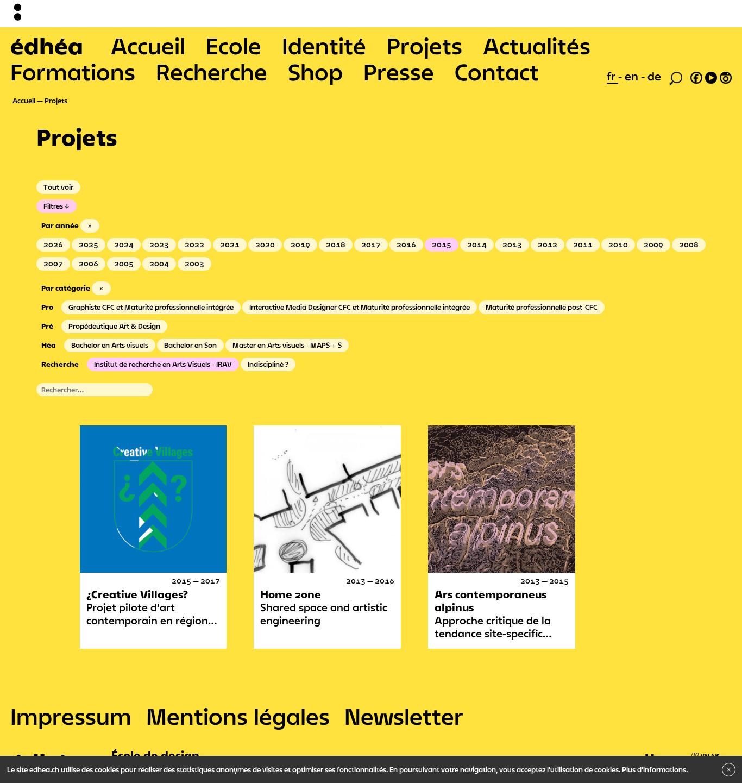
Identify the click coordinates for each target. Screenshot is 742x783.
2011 (583, 244)
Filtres (53, 206)
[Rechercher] (675, 77)
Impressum (70, 716)
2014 (477, 244)
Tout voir (58, 187)
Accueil (148, 46)
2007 (53, 263)
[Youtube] (711, 76)
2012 (547, 244)
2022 (194, 244)
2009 (653, 244)
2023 (159, 244)
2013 (512, 244)
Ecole (233, 46)
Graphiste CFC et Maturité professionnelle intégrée (151, 307)
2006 (88, 263)
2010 (618, 244)
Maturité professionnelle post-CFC (542, 307)
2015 (441, 244)
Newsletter (403, 716)
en (633, 76)
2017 (371, 244)
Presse (398, 72)
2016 (406, 244)
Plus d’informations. (655, 769)
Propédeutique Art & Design (114, 326)
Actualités (536, 46)
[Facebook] (696, 76)
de (654, 76)
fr (612, 76)
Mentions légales (238, 716)
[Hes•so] (683, 752)
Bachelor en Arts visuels (109, 345)
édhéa (46, 46)
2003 (194, 263)
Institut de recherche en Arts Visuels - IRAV (163, 364)
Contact (497, 72)
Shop (315, 72)
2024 (124, 244)
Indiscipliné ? (268, 364)
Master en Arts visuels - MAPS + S (287, 345)
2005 (124, 263)
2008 (689, 244)
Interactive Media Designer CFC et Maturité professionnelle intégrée (359, 307)
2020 (265, 244)
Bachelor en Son (190, 345)
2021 (230, 244)
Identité (324, 46)
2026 (53, 244)
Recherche (211, 72)
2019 (300, 244)
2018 (335, 244)
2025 (88, 244)
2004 (159, 263)
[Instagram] (726, 76)
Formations (72, 72)
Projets (424, 46)
